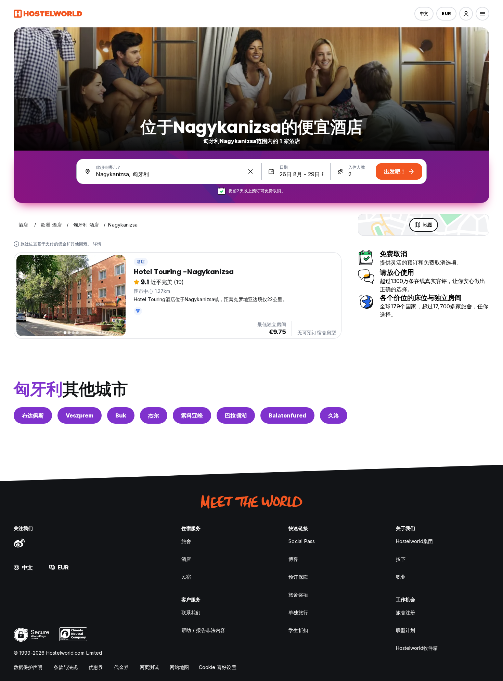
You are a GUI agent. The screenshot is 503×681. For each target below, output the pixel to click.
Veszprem (79, 415)
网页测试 (149, 667)
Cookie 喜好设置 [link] (217, 667)
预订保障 (298, 577)
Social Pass (301, 541)
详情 (97, 243)
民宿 (186, 577)
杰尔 (153, 415)
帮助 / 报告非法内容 (203, 630)
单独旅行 (298, 612)
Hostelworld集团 (414, 541)
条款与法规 (66, 667)
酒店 (141, 261)
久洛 (333, 415)
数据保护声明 (28, 667)
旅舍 (186, 541)
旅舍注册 (405, 612)
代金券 (121, 667)
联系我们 (191, 612)
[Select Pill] (466, 14)
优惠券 (96, 667)
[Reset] (250, 171)
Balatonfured (287, 415)
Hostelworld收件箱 (417, 648)
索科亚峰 (192, 415)
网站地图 (179, 667)
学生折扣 (298, 630)
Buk (120, 415)
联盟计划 (405, 630)
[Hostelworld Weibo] (19, 542)
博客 (293, 559)
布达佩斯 (33, 415)
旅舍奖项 (298, 595)
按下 (400, 559)
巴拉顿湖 (236, 415)
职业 (400, 577)
